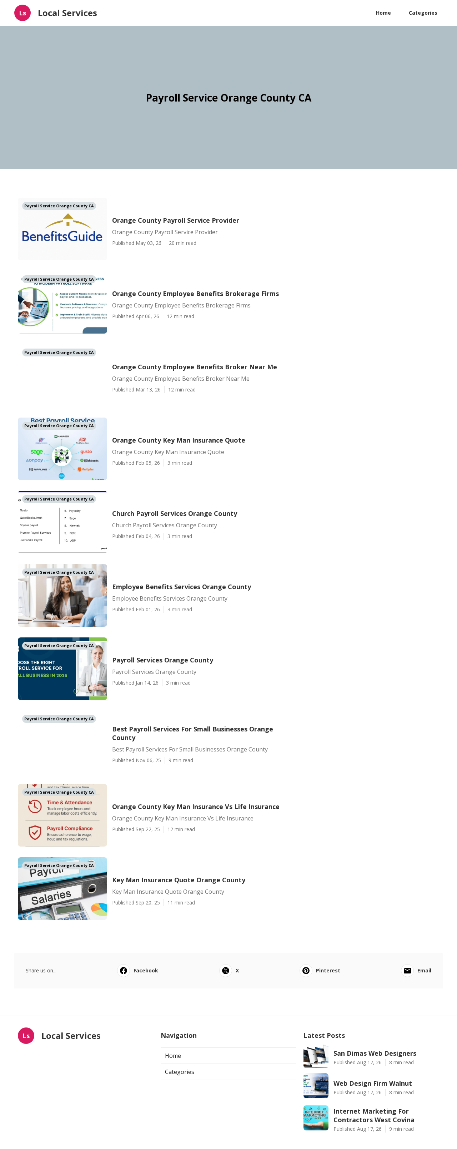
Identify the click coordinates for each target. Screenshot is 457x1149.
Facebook (146, 970)
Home (383, 12)
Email (424, 970)
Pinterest (328, 970)
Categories (423, 12)
